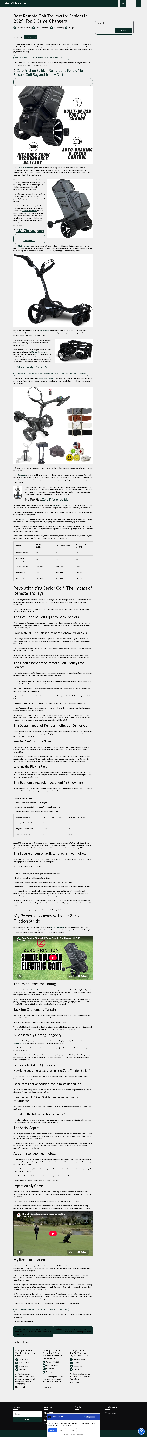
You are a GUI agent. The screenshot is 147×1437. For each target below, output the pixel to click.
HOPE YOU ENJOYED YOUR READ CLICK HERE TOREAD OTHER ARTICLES (41, 1309)
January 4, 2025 (79, 1359)
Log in (77, 1413)
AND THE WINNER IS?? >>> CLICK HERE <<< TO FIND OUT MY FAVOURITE (41, 57)
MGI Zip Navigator (30, 231)
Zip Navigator (44, 330)
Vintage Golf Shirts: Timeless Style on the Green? (25, 1353)
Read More (20, 1387)
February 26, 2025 (23, 28)
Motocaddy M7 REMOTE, (46, 378)
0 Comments (23, 1366)
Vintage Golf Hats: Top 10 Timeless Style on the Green (79, 1353)
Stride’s (23, 519)
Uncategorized (30, 37)
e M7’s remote (20, 475)
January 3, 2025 (24, 1359)
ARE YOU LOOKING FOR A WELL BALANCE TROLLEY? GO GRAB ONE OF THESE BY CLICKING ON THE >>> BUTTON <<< (53, 82)
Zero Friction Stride (23, 168)
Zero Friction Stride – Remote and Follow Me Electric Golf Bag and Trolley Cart (48, 72)
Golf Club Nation (15, 3)
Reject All (61, 1430)
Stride (40, 180)
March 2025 (48, 1413)
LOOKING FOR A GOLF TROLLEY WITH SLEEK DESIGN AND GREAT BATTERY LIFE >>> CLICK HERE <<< (51, 373)
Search (101, 23)
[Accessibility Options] (141, 1431)
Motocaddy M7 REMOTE (35, 367)
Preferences (71, 1430)
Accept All (52, 1430)
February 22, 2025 (52, 1362)
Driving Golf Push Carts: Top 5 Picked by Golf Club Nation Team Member (52, 1354)
